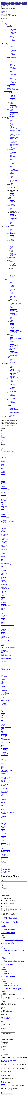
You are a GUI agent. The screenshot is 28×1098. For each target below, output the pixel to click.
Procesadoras (4, 584)
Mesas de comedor (14, 411)
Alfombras (12, 360)
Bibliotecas (12, 376)
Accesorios (12, 135)
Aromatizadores (4, 755)
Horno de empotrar (5, 489)
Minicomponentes (14, 263)
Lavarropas (3, 525)
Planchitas (12, 195)
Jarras (11, 299)
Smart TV (3, 706)
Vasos (11, 292)
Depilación (12, 194)
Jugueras (12, 173)
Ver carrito (3, 1077)
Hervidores (3, 619)
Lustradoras (13, 148)
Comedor (3, 845)
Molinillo (12, 124)
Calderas (12, 304)
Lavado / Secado (8, 91)
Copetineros (13, 295)
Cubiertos (12, 285)
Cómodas (12, 387)
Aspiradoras (13, 138)
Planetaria (12, 162)
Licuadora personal (14, 170)
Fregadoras (12, 142)
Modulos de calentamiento (13, 89)
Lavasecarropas (10, 100)
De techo (12, 249)
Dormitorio (3, 819)
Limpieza (3, 566)
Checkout (3, 1084)
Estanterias (12, 397)
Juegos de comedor (14, 409)
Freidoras (9, 197)
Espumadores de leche (15, 130)
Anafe (2, 509)
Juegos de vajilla (14, 283)
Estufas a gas (13, 256)
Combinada (13, 50)
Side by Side (13, 29)
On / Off (12, 236)
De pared (12, 244)
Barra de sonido (14, 267)
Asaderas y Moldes (14, 311)
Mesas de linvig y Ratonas (16, 372)
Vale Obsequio (7, 416)
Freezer (2, 465)
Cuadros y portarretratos (16, 331)
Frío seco (12, 33)
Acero (11, 230)
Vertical (12, 38)
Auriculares (13, 265)
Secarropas (3, 535)
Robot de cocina (14, 154)
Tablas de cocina (14, 314)
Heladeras (3, 457)
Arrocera (12, 209)
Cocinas (3, 476)
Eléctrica (12, 49)
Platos (11, 290)
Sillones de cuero (14, 377)
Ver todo (12, 28)
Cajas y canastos (14, 352)
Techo (11, 72)
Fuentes (12, 286)
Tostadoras (12, 179)
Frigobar (9, 25)
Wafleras (12, 183)
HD (11, 271)
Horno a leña (10, 88)
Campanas (3, 495)
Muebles (6, 363)
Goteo (11, 123)
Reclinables (13, 373)
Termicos (12, 341)
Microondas (3, 483)
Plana (11, 70)
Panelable (12, 31)
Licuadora (12, 169)
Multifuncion (13, 211)
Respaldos (12, 384)
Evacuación (13, 105)
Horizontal (12, 40)
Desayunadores (14, 415)
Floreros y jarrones (14, 330)
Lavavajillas (4, 542)
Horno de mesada (11, 85)
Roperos (12, 388)
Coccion (6, 43)
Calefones (3, 664)
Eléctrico (12, 60)
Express (12, 126)
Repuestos (12, 225)
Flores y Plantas (14, 332)
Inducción (12, 84)
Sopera (11, 155)
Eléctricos (12, 187)
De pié (11, 246)
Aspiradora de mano (15, 134)
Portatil (11, 239)
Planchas (3, 633)
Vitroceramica (13, 79)
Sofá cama (12, 374)
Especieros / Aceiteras (15, 303)
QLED (11, 278)
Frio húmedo (13, 32)
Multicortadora (13, 218)
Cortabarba (12, 219)
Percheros (12, 398)
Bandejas (12, 337)
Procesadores (13, 152)
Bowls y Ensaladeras (15, 288)
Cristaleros (12, 413)
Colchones (12, 383)
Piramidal (12, 65)
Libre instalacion (14, 112)
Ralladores (12, 156)
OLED (11, 274)
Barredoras (12, 145)
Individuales (13, 296)
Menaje (12, 306)
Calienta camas (13, 254)
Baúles (11, 390)
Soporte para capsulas (15, 338)
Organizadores (13, 355)
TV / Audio (6, 258)
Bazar (5, 279)
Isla (11, 71)
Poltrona (12, 367)
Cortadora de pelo (14, 216)
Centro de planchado (15, 202)
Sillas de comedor (14, 412)
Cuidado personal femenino (7, 625)
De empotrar (13, 56)
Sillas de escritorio (14, 404)
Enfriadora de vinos (11, 42)
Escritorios (12, 402)
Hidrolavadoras (14, 141)
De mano (12, 163)
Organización (4, 788)
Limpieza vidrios (14, 144)
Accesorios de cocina (6, 739)
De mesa (12, 113)
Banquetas (12, 408)
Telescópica (13, 68)
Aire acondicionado (5, 669)
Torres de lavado (11, 116)
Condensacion (13, 106)
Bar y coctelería (14, 297)
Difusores (12, 318)
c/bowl (11, 161)
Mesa (2, 720)
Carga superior (13, 96)
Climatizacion (7, 226)
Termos (12, 188)
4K (11, 272)
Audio (2, 697)
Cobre (11, 232)
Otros (11, 253)
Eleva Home (4, 872)
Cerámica (12, 201)
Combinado (13, 82)
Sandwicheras (13, 180)
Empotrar (12, 121)
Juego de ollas (13, 309)
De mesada (12, 54)
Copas (11, 293)
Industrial (12, 98)
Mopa (11, 140)
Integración (12, 67)
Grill (11, 177)
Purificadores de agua (15, 223)
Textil (8, 356)
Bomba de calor (14, 107)
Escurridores (13, 353)
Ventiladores (4, 676)
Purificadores (13, 74)
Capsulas (12, 127)
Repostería (12, 313)
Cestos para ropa (14, 345)
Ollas (2, 641)
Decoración (3, 760)
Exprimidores (13, 172)
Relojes (12, 324)
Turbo (11, 247)
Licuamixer (13, 167)
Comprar (9, 418)
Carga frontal (13, 95)
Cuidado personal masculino (8, 647)
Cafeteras (3, 553)
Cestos (11, 325)
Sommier (12, 381)
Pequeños (6, 117)
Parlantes (12, 264)
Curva (11, 75)
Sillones (12, 369)
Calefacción (3, 686)
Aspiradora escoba (14, 137)
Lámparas (12, 327)
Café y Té (12, 289)
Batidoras (3, 592)
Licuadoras (3, 599)
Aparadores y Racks (15, 370)
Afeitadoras (13, 215)
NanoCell (12, 275)
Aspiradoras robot (14, 147)
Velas (11, 320)
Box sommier (13, 391)
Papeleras (12, 346)
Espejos (12, 328)
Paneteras (12, 181)
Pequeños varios (11, 205)
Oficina (2, 840)
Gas (11, 47)
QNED (12, 277)
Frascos (12, 307)
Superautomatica (14, 128)
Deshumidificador (11, 257)
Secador (12, 193)
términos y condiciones (10, 1060)
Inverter (12, 237)
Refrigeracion (7, 24)
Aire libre (9, 86)
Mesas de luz (13, 386)
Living (2, 805)
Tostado (3, 609)
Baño (2, 797)
